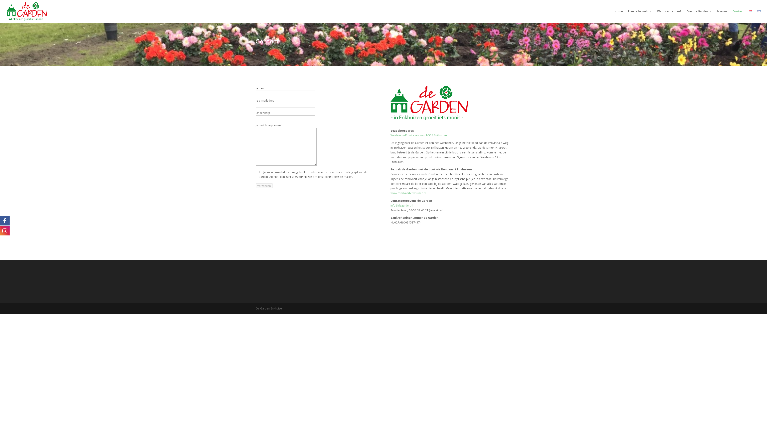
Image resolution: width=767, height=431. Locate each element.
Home (619, 11)
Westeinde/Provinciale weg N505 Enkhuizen (418, 135)
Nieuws (722, 11)
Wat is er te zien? (669, 11)
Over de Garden (697, 11)
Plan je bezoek (638, 11)
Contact (738, 11)
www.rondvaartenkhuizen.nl (408, 193)
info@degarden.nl (401, 205)
